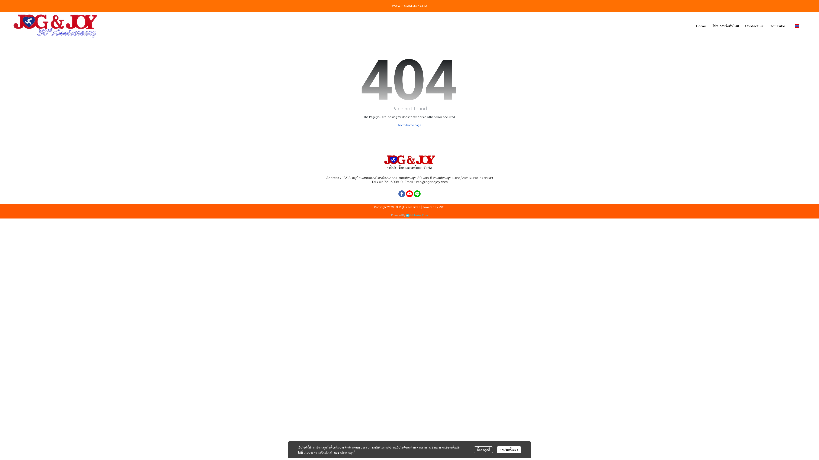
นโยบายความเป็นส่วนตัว (318, 452)
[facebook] (401, 193)
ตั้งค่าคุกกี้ (483, 450)
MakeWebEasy (419, 215)
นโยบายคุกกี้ (347, 452)
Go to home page (409, 125)
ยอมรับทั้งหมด (509, 450)
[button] (798, 26)
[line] (417, 193)
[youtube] (409, 193)
